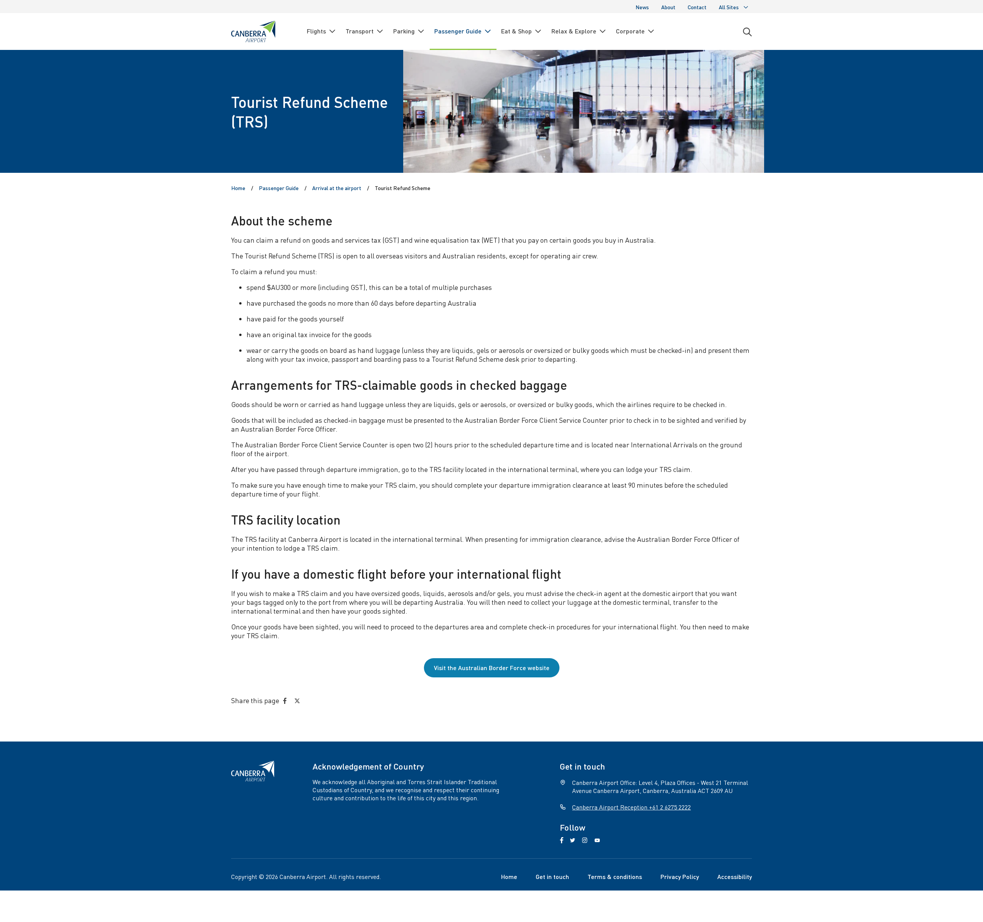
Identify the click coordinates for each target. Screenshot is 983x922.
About (668, 6)
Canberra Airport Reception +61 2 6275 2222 (631, 807)
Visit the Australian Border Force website (491, 668)
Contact (697, 6)
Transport (360, 31)
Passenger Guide (458, 31)
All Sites (729, 6)
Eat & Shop (516, 31)
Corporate (630, 31)
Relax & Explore (573, 31)
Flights (316, 31)
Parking (404, 31)
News (642, 6)
